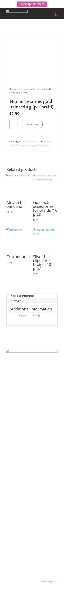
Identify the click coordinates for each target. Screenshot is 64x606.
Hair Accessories (24, 89)
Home (12, 89)
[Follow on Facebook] (26, 590)
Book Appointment (32, 4)
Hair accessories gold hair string (32, 145)
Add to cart (32, 124)
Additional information (22, 295)
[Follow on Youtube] (32, 590)
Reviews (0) (16, 300)
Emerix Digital (48, 581)
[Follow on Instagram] (38, 590)
